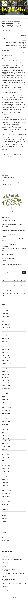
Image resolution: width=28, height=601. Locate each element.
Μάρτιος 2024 (5, 377)
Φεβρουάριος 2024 (6, 380)
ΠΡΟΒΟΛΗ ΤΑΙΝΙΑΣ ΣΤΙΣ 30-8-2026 (10, 220)
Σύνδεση (4, 532)
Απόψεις (4, 521)
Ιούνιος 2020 (5, 479)
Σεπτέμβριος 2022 (6, 418)
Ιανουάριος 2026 (6, 324)
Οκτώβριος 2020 (6, 471)
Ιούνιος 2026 (5, 310)
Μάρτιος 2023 (5, 405)
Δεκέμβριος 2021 (6, 443)
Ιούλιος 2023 (5, 393)
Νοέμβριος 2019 (6, 499)
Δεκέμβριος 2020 (6, 465)
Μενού (14, 16)
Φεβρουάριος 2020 (6, 490)
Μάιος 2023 (5, 399)
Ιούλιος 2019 (5, 504)
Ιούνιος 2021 (5, 452)
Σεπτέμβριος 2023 (6, 391)
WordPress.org (5, 540)
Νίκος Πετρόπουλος (16, 21)
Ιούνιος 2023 (5, 396)
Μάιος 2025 (5, 346)
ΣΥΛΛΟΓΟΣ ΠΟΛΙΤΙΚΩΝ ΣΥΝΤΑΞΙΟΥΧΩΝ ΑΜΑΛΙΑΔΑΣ (13, 9)
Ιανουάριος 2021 (6, 463)
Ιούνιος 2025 (5, 344)
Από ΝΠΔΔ (4, 515)
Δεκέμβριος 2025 (6, 327)
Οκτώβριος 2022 (6, 416)
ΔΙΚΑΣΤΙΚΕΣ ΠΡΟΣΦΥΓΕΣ (8, 254)
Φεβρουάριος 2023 (6, 407)
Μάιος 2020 (5, 482)
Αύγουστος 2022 (6, 421)
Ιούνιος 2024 (5, 371)
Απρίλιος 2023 (5, 402)
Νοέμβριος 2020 (6, 468)
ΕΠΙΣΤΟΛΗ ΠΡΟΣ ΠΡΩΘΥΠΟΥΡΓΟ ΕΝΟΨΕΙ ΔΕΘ (13, 230)
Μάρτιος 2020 (5, 488)
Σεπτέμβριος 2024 (6, 363)
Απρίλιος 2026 (5, 316)
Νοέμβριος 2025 (6, 330)
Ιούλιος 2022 (5, 424)
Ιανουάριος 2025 (6, 357)
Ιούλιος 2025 (5, 341)
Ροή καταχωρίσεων (7, 535)
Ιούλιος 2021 (5, 449)
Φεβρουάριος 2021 (6, 460)
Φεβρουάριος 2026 (6, 321)
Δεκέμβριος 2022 (6, 413)
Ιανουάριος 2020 (6, 493)
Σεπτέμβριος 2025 (6, 335)
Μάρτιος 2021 (5, 457)
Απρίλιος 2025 (5, 349)
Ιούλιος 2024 (5, 368)
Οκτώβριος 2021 (6, 446)
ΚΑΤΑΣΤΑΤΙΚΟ (5, 524)
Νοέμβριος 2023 (6, 385)
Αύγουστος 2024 (6, 366)
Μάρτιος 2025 (5, 352)
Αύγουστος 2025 (6, 338)
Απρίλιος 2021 (5, 454)
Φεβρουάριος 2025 (6, 355)
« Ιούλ (6, 298)
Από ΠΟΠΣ (6, 168)
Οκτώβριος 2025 (6, 333)
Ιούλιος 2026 (5, 308)
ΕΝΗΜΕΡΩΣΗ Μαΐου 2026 (8, 258)
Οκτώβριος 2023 (6, 388)
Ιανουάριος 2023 (6, 410)
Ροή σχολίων (5, 538)
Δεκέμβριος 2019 (6, 496)
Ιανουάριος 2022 (6, 440)
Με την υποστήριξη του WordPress (10, 597)
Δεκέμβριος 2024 (6, 360)
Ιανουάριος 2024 (6, 382)
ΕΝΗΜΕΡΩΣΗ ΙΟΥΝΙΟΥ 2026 (9, 244)
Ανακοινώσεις (5, 513)
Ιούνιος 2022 (5, 427)
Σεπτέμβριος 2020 (6, 474)
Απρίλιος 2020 (5, 485)
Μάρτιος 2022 (5, 435)
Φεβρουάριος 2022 (6, 438)
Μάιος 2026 (5, 313)
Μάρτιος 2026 (5, 319)
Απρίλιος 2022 (5, 432)
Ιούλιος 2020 (5, 476)
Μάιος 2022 (5, 429)
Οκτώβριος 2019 (6, 501)
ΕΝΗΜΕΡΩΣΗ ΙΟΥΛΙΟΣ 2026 (8, 234)
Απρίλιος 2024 (5, 374)
